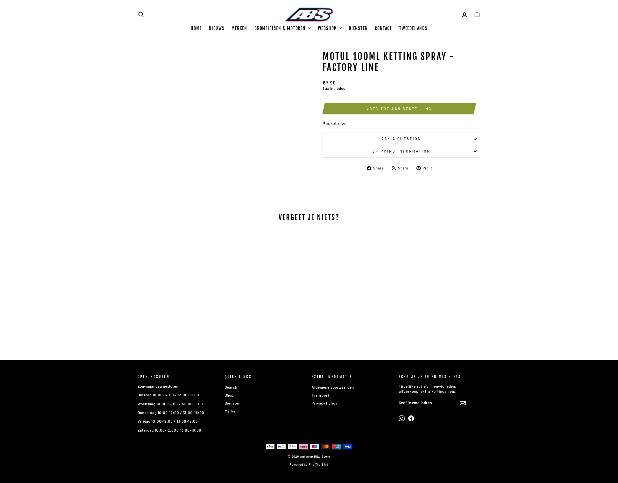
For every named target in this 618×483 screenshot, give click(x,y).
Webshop (328, 28)
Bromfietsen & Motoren (280, 28)
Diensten (358, 28)
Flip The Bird (318, 464)
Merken (239, 28)
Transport (321, 395)
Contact (383, 28)
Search (231, 387)
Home (196, 28)
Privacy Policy (324, 403)
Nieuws (216, 28)
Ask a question (401, 139)
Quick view (178, 309)
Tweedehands (413, 28)
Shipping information (401, 151)
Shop (229, 395)
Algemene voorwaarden (333, 387)
